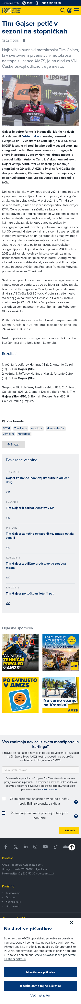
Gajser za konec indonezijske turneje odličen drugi (37, 480)
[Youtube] (45, 847)
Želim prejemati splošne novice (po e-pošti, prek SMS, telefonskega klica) (39, 801)
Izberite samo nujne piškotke (40, 986)
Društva (10, 897)
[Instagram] (35, 847)
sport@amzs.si (45, 873)
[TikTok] (55, 847)
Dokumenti (12, 906)
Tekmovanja (13, 893)
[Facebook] (6, 847)
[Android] (66, 847)
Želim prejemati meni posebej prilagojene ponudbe (39, 815)
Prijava (70, 830)
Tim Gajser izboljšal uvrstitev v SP (30, 508)
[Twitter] (15, 847)
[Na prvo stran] (19, 10)
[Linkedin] (26, 847)
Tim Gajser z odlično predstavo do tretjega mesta (36, 565)
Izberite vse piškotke (40, 972)
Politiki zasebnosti (49, 789)
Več (8, 492)
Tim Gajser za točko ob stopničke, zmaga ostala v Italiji (40, 535)
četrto (26, 136)
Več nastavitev (40, 995)
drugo (38, 136)
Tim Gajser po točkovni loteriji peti (30, 593)
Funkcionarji (13, 902)
